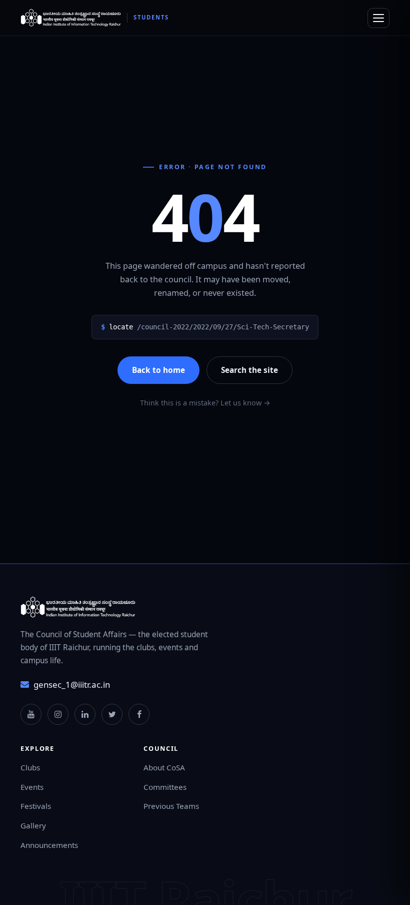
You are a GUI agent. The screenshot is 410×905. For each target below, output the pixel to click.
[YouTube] (31, 714)
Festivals (35, 806)
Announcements (49, 845)
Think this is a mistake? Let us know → (205, 402)
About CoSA (164, 767)
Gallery (33, 825)
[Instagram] (58, 714)
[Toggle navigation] (379, 18)
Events (32, 787)
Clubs (30, 767)
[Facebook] (139, 714)
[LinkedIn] (85, 714)
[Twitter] (112, 714)
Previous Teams (171, 806)
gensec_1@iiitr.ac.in (72, 684)
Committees (165, 787)
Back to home (158, 370)
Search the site (249, 370)
